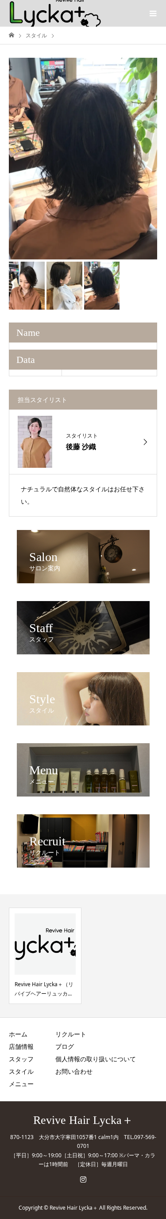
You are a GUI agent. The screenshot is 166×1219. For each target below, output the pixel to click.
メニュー (21, 1084)
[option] (83, 158)
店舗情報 (21, 1046)
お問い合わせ (74, 1071)
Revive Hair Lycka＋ (83, 1120)
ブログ (64, 1046)
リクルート (70, 1034)
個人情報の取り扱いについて (95, 1059)
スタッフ (21, 1059)
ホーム (18, 1034)
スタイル (21, 1071)
